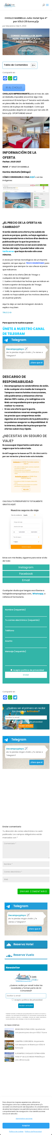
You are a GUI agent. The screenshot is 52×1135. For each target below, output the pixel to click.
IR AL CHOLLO (14, 87)
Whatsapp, (38, 593)
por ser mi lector (11, 456)
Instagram (25, 567)
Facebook (26, 574)
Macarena (10, 26)
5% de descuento (38, 453)
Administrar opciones (24, 1118)
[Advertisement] (26, 797)
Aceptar (26, 1125)
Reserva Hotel (23, 944)
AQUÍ (32, 177)
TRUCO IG (7, 312)
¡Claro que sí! (37, 362)
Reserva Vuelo (23, 955)
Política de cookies (16, 1131)
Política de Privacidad (33, 1131)
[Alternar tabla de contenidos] (32, 65)
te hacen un (23, 453)
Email (26, 580)
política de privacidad (32, 670)
